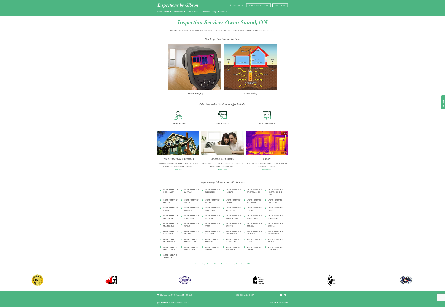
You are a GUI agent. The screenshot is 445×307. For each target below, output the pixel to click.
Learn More (266, 170)
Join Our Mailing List (245, 295)
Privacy (160, 304)
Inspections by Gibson (180, 302)
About (166, 12)
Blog (214, 12)
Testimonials (205, 12)
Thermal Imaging (194, 93)
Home (159, 12)
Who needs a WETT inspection (178, 158)
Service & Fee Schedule (222, 158)
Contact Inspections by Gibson (207, 264)
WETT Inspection (267, 123)
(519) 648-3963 (238, 5)
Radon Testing (250, 93)
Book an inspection (258, 5)
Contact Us (222, 12)
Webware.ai (283, 302)
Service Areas (193, 12)
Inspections (178, 12)
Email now (280, 5)
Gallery (266, 158)
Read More (178, 170)
